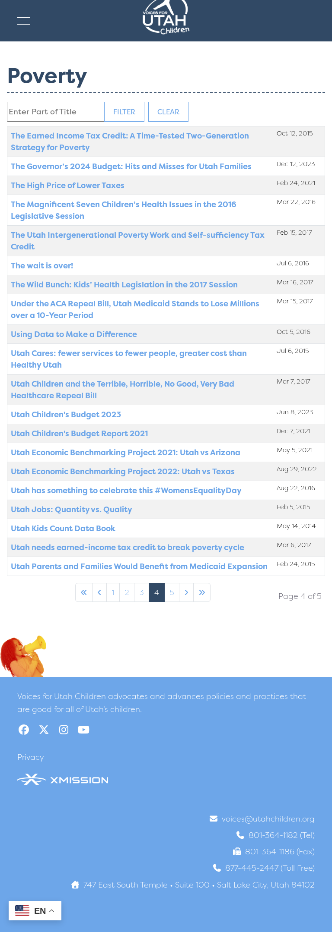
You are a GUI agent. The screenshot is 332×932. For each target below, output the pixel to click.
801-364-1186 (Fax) (280, 851)
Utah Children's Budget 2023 (66, 414)
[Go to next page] (186, 592)
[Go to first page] (84, 592)
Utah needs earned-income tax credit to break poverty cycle (127, 547)
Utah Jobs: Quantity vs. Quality (71, 509)
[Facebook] (23, 730)
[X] (43, 730)
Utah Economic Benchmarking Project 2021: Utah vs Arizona (125, 452)
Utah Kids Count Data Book (63, 528)
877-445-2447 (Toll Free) (270, 868)
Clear (168, 111)
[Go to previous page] (99, 592)
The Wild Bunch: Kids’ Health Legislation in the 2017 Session (124, 284)
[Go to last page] (202, 592)
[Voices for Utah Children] (166, 20)
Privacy (30, 757)
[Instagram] (63, 730)
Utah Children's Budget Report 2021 (79, 433)
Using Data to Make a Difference (74, 334)
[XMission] (62, 779)
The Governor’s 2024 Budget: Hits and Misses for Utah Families (131, 166)
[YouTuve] (83, 730)
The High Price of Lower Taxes (67, 185)
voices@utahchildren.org (268, 818)
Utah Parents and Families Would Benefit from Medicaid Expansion (139, 566)
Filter (124, 111)
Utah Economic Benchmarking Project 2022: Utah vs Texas (123, 471)
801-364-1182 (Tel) (282, 835)
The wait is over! (42, 265)
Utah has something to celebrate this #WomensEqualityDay (126, 490)
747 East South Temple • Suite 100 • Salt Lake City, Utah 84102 (199, 884)
